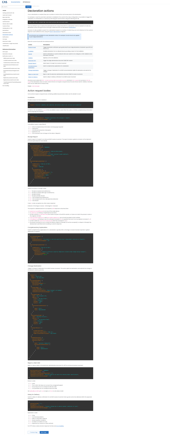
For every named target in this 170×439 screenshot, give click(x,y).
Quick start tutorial (7, 15)
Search (28, 7)
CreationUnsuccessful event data (11, 62)
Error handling (6, 85)
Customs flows (6, 26)
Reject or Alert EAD (33, 74)
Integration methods (7, 19)
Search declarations (55, 31)
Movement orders (7, 41)
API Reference (26, 2)
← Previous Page (33, 432)
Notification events (7, 56)
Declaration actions (8, 34)
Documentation (15, 2)
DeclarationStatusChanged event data (11, 71)
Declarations (5, 30)
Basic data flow (6, 17)
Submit (30, 54)
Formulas (5, 39)
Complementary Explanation (32, 66)
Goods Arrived (32, 47)
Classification (6, 45)
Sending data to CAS (7, 28)
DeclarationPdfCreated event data (11, 68)
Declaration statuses (7, 54)
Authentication (6, 21)
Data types (5, 51)
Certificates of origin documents (10, 43)
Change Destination (33, 70)
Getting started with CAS (8, 13)
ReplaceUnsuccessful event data (11, 80)
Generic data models (7, 24)
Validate (30, 58)
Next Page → (44, 432)
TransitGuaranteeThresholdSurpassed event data (11, 82)
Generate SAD (32, 60)
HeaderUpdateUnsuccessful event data (11, 75)
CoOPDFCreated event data (10, 60)
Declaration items (7, 32)
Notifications (5, 37)
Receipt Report (32, 63)
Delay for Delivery (33, 77)
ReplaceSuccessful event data (10, 77)
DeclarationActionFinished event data (11, 65)
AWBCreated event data (9, 58)
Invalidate (30, 51)
